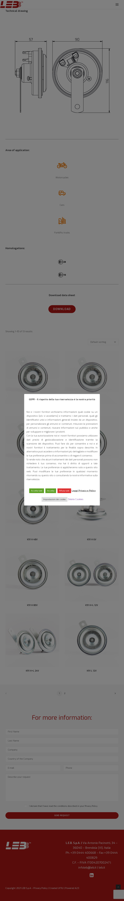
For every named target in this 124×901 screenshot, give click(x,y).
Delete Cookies (75, 499)
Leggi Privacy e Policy (84, 490)
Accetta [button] (50, 490)
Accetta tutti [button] (36, 490)
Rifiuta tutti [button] (64, 490)
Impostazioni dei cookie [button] (54, 499)
